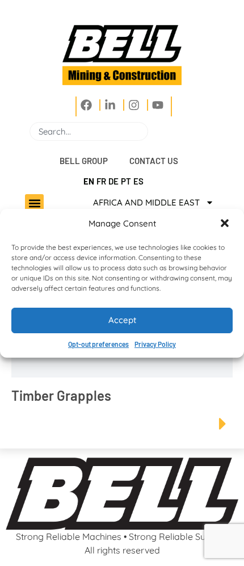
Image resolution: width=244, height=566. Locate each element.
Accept (122, 320)
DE (113, 181)
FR (101, 181)
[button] (226, 224)
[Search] (152, 131)
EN (88, 181)
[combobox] (89, 131)
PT (126, 181)
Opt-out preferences (98, 344)
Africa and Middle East (146, 202)
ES (138, 181)
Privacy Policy (155, 344)
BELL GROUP (84, 161)
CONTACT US (153, 161)
